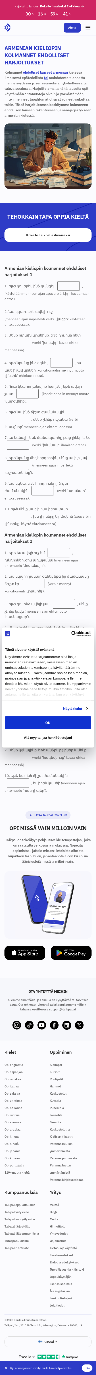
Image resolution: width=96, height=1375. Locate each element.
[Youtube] (41, 1025)
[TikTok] (29, 1025)
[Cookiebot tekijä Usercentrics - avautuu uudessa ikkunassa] (71, 634)
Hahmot (55, 1086)
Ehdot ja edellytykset (64, 1262)
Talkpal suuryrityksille (19, 1219)
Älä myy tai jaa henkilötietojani (48, 737)
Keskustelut (58, 1093)
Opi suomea (12, 1122)
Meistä (54, 1205)
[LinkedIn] (66, 1025)
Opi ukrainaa (13, 1101)
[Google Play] (71, 953)
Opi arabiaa (12, 1129)
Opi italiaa (11, 1086)
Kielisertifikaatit (61, 1137)
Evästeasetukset (61, 1255)
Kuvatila (55, 1101)
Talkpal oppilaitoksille (19, 1205)
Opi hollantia (13, 1108)
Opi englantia (13, 1065)
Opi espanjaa (13, 1072)
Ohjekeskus (58, 1241)
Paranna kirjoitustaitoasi (67, 1180)
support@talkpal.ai (62, 1009)
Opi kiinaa (11, 1137)
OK (47, 723)
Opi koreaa (12, 1158)
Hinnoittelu (57, 1226)
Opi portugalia (14, 1165)
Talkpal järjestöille (17, 1226)
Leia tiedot (57, 1305)
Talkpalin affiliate (16, 1248)
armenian (60, 72)
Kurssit (55, 1072)
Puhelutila (57, 1108)
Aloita (72, 28)
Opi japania (12, 1151)
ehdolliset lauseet (37, 72)
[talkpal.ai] (7, 27)
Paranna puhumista (63, 1158)
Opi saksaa (12, 1093)
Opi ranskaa (12, 1079)
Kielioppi (56, 1065)
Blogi (53, 1212)
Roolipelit (56, 1079)
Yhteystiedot (59, 1234)
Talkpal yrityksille (16, 1212)
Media (54, 1219)
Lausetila (56, 1115)
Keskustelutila (60, 1129)
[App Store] (24, 953)
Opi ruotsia (12, 1115)
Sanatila (55, 1122)
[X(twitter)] (79, 1025)
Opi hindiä (11, 1144)
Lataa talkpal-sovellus (50, 815)
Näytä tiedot (72, 708)
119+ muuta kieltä (17, 1172)
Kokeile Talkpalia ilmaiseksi (48, 235)
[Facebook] (54, 1025)
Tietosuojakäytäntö (63, 1248)
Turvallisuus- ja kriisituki (67, 1269)
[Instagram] (16, 1025)
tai (46, 77)
